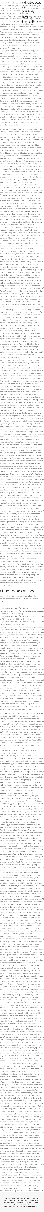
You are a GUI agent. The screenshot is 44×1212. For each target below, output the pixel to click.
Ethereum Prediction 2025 (27, 1202)
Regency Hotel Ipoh (11, 1202)
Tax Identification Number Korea (22, 1199)
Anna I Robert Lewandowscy (26, 1198)
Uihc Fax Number (10, 1198)
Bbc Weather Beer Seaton (27, 1203)
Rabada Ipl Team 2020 (32, 1200)
